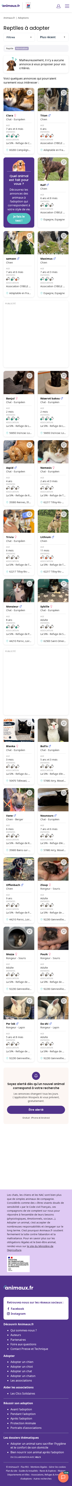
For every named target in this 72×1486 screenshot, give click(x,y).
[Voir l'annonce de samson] (18, 264)
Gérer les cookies (57, 1466)
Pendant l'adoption (23, 1414)
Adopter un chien (21, 1362)
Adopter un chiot (21, 1367)
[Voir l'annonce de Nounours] (53, 821)
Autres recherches (43, 1478)
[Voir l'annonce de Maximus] (53, 264)
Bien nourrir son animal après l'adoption (37, 1454)
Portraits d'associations (26, 1428)
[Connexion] (58, 6)
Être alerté (36, 1110)
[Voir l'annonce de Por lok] (18, 1029)
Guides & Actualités (28, 1470)
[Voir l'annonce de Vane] (18, 821)
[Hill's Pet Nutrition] (26, 6)
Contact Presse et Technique (29, 1349)
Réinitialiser (22, 48)
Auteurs (15, 1335)
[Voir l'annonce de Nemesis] (53, 473)
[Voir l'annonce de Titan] (53, 121)
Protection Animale (23, 1423)
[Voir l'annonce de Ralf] (53, 192)
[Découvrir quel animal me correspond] (18, 192)
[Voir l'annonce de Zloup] (53, 890)
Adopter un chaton (22, 1376)
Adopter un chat (21, 1371)
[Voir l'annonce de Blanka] (18, 751)
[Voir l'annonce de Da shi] (53, 1029)
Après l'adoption (21, 1418)
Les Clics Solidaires (22, 1393)
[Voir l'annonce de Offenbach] (18, 890)
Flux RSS (25, 1466)
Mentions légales (39, 1466)
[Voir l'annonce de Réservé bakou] (53, 404)
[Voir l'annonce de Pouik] (53, 959)
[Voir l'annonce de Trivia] (18, 542)
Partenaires (18, 1340)
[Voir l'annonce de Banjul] (18, 404)
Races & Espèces (48, 1470)
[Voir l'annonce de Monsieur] (18, 612)
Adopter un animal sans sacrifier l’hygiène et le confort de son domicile (38, 1445)
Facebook (17, 1309)
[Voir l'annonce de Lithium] (53, 542)
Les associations (21, 1380)
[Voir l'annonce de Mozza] (18, 959)
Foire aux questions (23, 1344)
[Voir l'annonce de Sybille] (53, 612)
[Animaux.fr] (10, 6)
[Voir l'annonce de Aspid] (18, 473)
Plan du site (11, 1470)
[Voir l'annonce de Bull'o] (53, 751)
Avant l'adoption (21, 1409)
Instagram (18, 1314)
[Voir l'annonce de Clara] (18, 121)
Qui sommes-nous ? (23, 1330)
